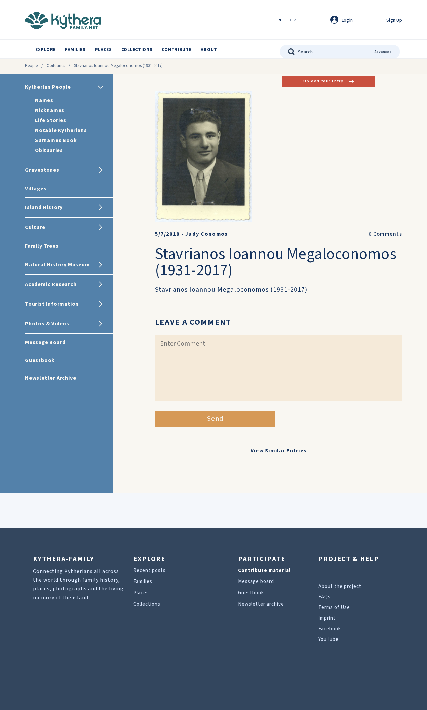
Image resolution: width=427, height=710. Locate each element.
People (31, 66)
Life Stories (50, 120)
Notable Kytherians (61, 130)
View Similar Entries (279, 450)
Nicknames (49, 110)
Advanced (383, 52)
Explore (45, 49)
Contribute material (264, 570)
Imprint (327, 618)
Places (103, 49)
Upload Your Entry (323, 81)
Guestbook (251, 592)
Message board (256, 581)
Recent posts (149, 570)
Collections (137, 49)
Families (75, 49)
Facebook (329, 628)
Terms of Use (334, 607)
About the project (339, 586)
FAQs (324, 596)
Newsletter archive (261, 604)
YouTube (328, 639)
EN (278, 20)
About (209, 49)
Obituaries (56, 66)
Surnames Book (56, 140)
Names (44, 100)
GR (293, 20)
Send (215, 418)
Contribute (176, 49)
